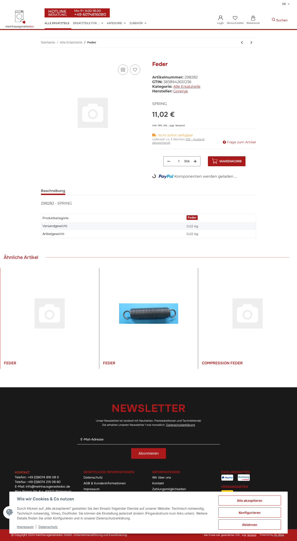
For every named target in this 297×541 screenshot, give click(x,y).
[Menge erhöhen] (195, 161)
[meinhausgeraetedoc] (20, 19)
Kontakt (158, 483)
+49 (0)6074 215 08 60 (44, 482)
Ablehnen (249, 525)
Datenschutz (93, 477)
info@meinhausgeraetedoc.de (48, 487)
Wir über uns (161, 477)
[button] (221, 20)
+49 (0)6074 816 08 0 (43, 477)
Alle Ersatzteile (186, 86)
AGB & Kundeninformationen (105, 483)
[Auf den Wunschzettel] (135, 70)
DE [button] (284, 4)
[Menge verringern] (169, 161)
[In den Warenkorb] (44, 58)
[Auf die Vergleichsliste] (123, 70)
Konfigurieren (250, 513)
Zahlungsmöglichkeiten (169, 489)
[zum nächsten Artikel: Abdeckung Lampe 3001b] (251, 43)
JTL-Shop (279, 535)
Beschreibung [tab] (53, 190)
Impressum (92, 489)
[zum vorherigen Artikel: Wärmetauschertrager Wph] (242, 43)
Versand (180, 125)
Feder (192, 217)
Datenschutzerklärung (180, 425)
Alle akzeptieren (249, 500)
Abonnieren (148, 453)
